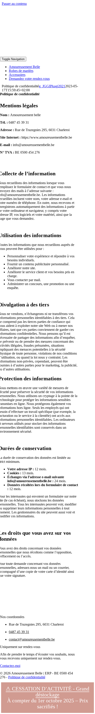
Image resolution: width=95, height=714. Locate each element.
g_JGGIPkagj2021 (52, 86)
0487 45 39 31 (19, 632)
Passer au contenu (14, 3)
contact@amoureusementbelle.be (32, 639)
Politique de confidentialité (26, 677)
